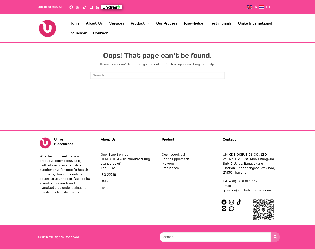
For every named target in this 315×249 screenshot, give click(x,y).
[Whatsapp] (98, 7)
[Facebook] (71, 7)
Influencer (78, 33)
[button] (140, 23)
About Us (94, 23)
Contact (100, 33)
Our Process (167, 23)
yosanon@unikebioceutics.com (247, 190)
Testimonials (221, 23)
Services (116, 23)
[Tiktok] (84, 7)
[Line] (91, 7)
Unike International (255, 23)
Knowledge (193, 23)
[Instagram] (78, 7)
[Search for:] (157, 75)
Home (74, 23)
